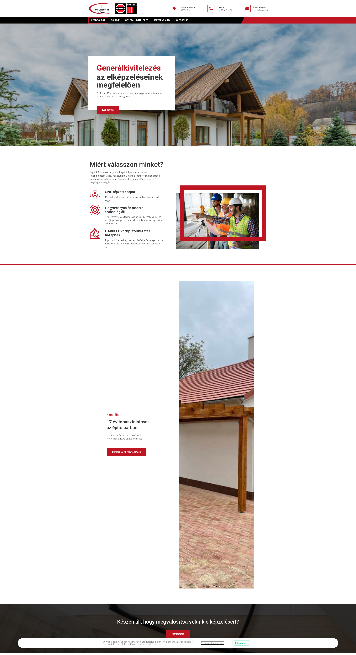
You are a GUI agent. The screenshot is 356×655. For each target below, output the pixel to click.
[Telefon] (210, 8)
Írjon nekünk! (259, 7)
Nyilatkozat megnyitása (212, 643)
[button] (214, 586)
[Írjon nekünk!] (247, 8)
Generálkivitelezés (136, 20)
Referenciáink (162, 20)
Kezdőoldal (98, 20)
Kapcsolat (182, 20)
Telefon (221, 7)
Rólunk (115, 20)
